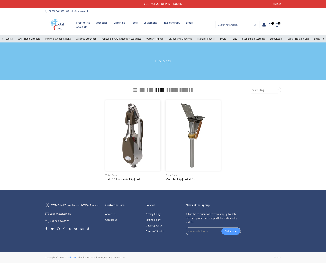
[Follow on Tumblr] (70, 229)
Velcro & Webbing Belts (58, 38)
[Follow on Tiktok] (88, 229)
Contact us (111, 219)
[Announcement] (163, 4)
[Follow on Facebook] (46, 229)
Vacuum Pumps (155, 38)
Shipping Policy (154, 225)
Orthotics (101, 22)
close (50, 4)
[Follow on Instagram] (58, 229)
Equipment (150, 22)
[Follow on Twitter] (52, 229)
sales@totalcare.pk (79, 11)
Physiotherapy (171, 22)
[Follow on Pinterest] (64, 229)
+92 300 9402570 (56, 11)
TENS (234, 38)
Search (277, 257)
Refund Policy (153, 219)
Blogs (189, 22)
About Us (81, 27)
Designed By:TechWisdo (111, 257)
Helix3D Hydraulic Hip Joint (122, 179)
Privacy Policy (153, 214)
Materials (119, 22)
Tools (134, 22)
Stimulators (276, 38)
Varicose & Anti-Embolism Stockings (121, 38)
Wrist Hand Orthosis (29, 38)
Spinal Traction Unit (298, 38)
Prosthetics (83, 22)
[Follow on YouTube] (75, 229)
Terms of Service (155, 231)
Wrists (9, 38)
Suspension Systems (253, 38)
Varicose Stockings (86, 38)
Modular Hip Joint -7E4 (180, 179)
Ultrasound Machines (180, 38)
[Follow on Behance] (82, 229)
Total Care (111, 175)
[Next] (323, 38)
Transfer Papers (206, 38)
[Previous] (3, 38)
